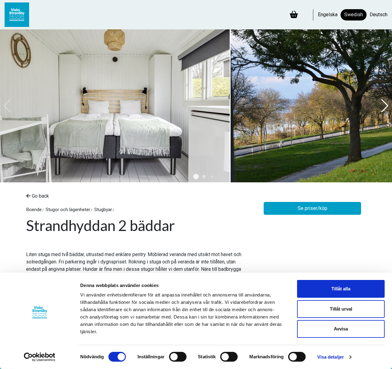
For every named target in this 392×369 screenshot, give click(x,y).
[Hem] (20, 14)
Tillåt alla (340, 288)
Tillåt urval (341, 308)
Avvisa (341, 328)
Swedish (353, 14)
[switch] (178, 357)
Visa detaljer (330, 357)
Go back (40, 196)
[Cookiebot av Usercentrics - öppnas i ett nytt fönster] (39, 357)
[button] (196, 176)
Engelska (327, 14)
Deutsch (378, 14)
